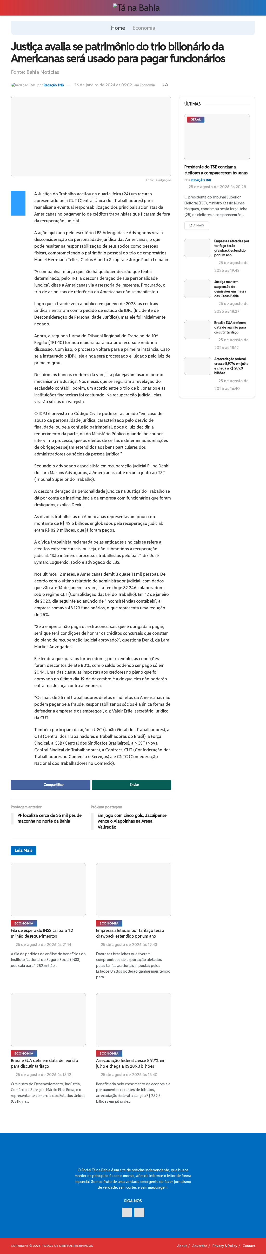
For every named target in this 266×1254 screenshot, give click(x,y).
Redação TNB (54, 85)
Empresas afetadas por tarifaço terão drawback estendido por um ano (130, 933)
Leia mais (196, 225)
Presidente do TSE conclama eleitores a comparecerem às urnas (216, 169)
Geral (196, 119)
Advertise (199, 1246)
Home (118, 28)
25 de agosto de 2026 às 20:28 (217, 186)
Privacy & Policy (224, 1246)
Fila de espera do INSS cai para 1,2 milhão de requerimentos (42, 933)
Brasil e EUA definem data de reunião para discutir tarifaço (44, 1063)
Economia (143, 28)
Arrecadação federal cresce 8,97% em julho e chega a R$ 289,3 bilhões (130, 1063)
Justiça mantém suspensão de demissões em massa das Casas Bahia (230, 289)
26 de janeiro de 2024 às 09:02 (103, 84)
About (182, 1246)
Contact (249, 1246)
